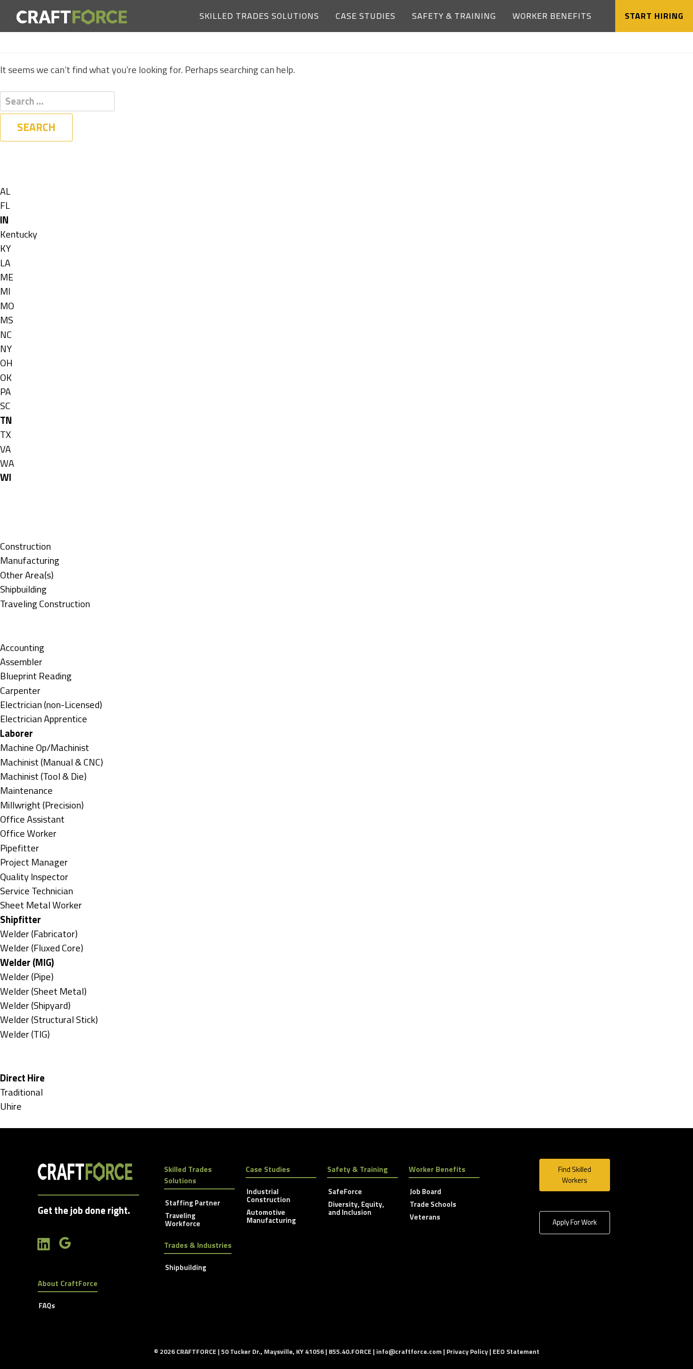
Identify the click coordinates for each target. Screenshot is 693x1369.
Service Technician (36, 890)
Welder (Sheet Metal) (43, 991)
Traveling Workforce (182, 1220)
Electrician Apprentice (43, 718)
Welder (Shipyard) (35, 1005)
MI (5, 291)
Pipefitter (19, 848)
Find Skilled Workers (574, 1175)
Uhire (11, 1106)
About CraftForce (68, 1283)
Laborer (16, 733)
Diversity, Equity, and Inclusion (356, 1209)
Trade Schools (433, 1205)
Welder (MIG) (27, 962)
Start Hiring (654, 15)
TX (5, 434)
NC (6, 334)
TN (6, 420)
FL (5, 205)
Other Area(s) (27, 575)
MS (6, 320)
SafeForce (345, 1192)
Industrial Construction (268, 1196)
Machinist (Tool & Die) (43, 776)
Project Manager (34, 862)
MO (7, 305)
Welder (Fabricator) (39, 933)
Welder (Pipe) (27, 976)
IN (4, 220)
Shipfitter (20, 919)
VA (5, 449)
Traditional (21, 1092)
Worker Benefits (552, 15)
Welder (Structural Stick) (49, 1019)
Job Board (425, 1192)
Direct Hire (22, 1078)
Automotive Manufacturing (271, 1217)
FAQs (47, 1306)
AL (5, 191)
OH (6, 362)
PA (5, 391)
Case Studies (366, 15)
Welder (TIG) (25, 1034)
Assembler (21, 661)
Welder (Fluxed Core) (41, 947)
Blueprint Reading (36, 675)
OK (6, 377)
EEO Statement (516, 1351)
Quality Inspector (34, 876)
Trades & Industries (197, 1245)
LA (5, 263)
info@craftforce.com (409, 1351)
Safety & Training (454, 15)
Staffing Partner (192, 1203)
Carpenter (20, 690)
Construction (25, 546)
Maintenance (26, 790)
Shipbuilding (23, 589)
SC (5, 405)
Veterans (425, 1217)
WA (7, 463)
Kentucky (18, 234)
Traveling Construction (45, 603)
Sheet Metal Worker (41, 905)
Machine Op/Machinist (44, 747)
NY (6, 348)
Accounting (22, 647)
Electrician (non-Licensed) (51, 704)
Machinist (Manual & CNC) (51, 762)
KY (5, 248)
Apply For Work (575, 1222)
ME (6, 277)
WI (5, 477)
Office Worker (28, 833)
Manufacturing (29, 560)
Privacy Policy (467, 1351)
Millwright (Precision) (42, 805)
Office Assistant (32, 819)
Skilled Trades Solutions (259, 15)
